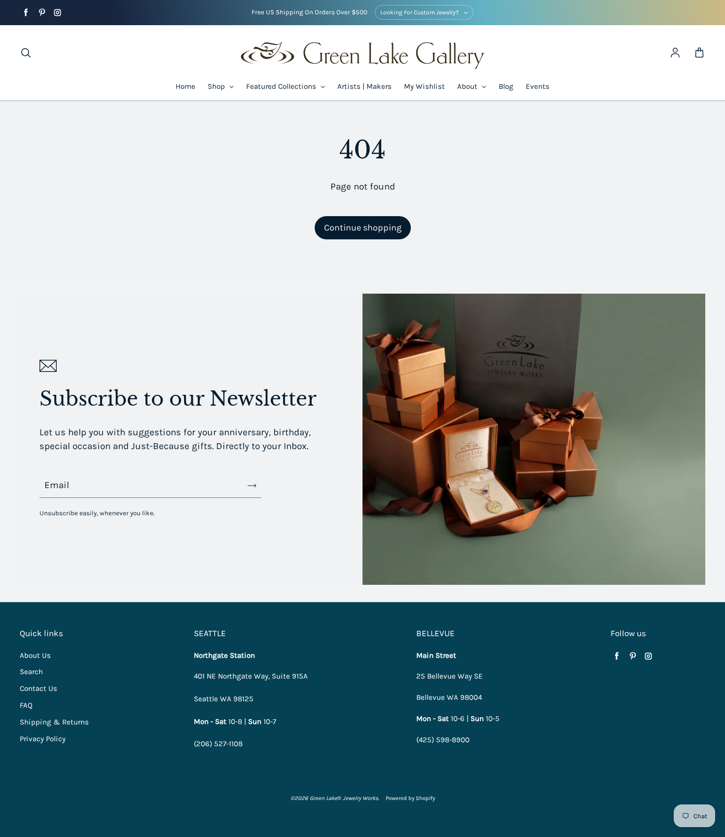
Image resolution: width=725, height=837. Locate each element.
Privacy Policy (43, 738)
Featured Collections (282, 86)
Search (31, 671)
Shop (217, 86)
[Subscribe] (252, 485)
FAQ (26, 705)
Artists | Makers (364, 86)
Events (537, 86)
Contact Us (38, 688)
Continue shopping (362, 227)
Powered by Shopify (410, 798)
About (468, 86)
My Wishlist (424, 86)
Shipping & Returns (54, 722)
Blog (506, 86)
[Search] (26, 53)
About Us (35, 655)
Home (185, 86)
